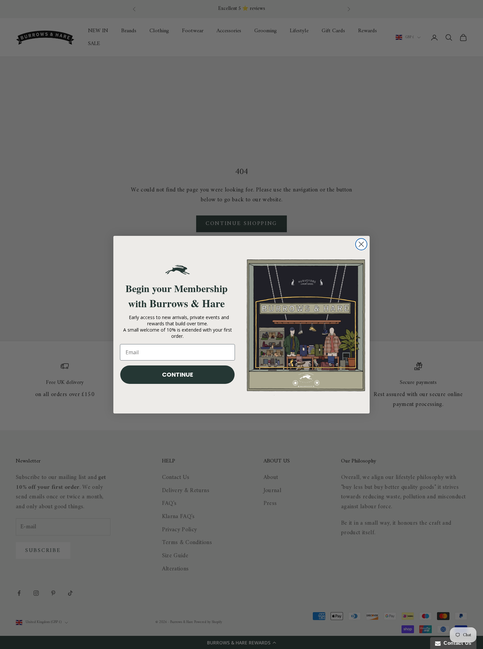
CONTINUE (177, 374)
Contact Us (456, 643)
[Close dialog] (361, 244)
